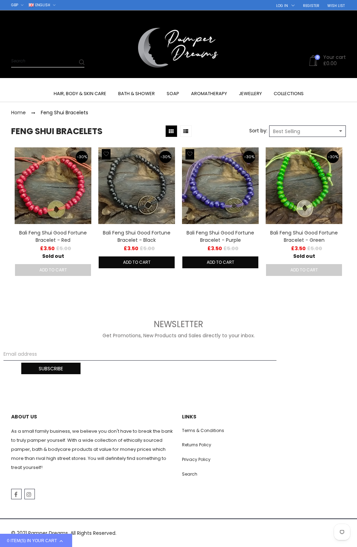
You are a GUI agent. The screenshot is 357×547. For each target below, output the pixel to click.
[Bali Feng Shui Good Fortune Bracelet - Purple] (220, 185)
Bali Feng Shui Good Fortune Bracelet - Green (304, 236)
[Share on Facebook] (23, 192)
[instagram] (29, 494)
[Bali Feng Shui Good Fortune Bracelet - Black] (136, 185)
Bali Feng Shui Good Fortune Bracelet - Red (53, 236)
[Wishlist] (106, 154)
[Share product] (22, 179)
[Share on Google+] (23, 215)
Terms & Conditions (203, 430)
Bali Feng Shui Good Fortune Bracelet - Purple (220, 236)
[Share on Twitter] (23, 200)
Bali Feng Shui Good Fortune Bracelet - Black (136, 236)
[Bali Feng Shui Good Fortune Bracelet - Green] (304, 185)
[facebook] (16, 494)
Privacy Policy (196, 459)
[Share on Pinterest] (23, 207)
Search (189, 474)
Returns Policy (196, 445)
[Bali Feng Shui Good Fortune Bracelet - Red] (53, 185)
